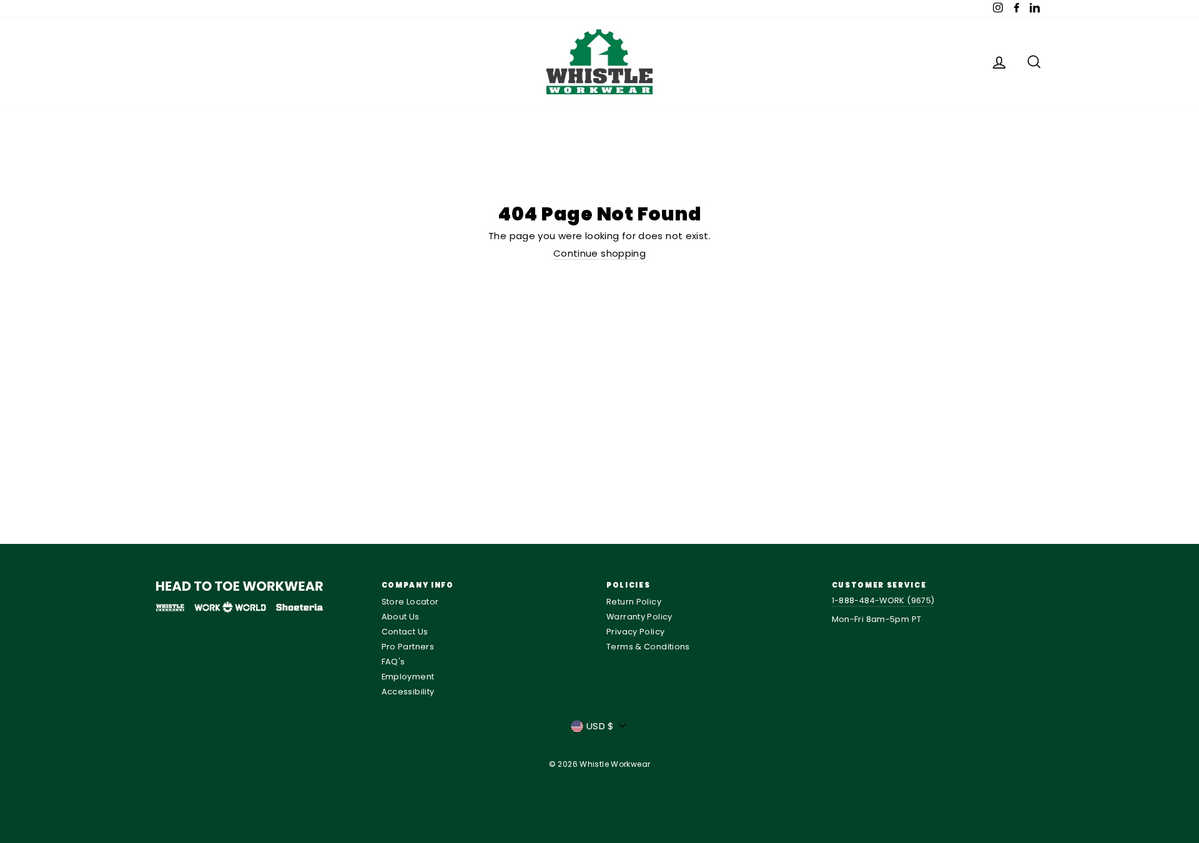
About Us (401, 616)
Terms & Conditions (648, 646)
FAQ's (393, 661)
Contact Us (405, 631)
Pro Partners (408, 646)
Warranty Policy (639, 616)
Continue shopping (599, 254)
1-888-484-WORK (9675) (883, 600)
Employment (408, 676)
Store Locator (410, 601)
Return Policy (633, 601)
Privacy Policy (635, 631)
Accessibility (408, 691)
